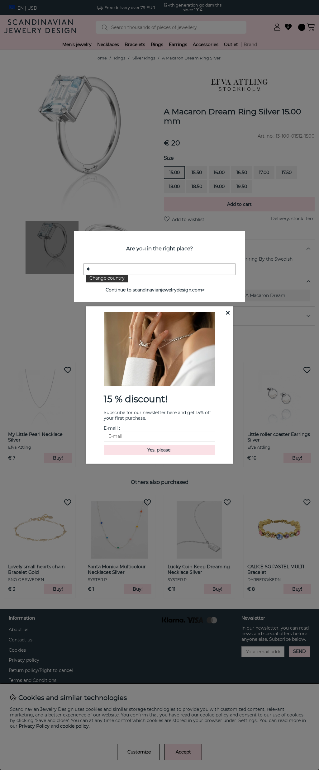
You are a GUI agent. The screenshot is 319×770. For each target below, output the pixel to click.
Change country (107, 278)
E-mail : (112, 428)
